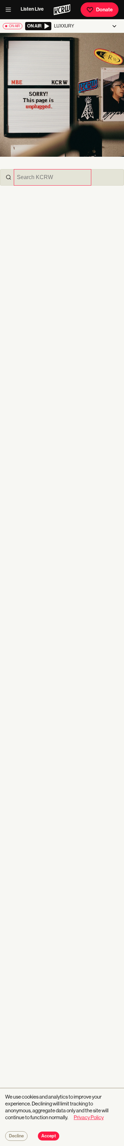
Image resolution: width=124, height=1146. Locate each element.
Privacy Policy (89, 1117)
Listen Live (32, 9)
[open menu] (10, 9)
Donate (104, 10)
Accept (48, 1136)
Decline (16, 1136)
